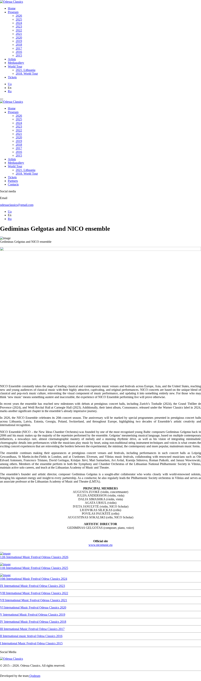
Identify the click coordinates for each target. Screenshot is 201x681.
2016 (19, 52)
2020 (19, 37)
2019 (19, 41)
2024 (19, 23)
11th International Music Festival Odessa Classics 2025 (34, 568)
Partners (13, 181)
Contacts (13, 184)
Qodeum (34, 675)
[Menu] (1, 99)
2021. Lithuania (25, 70)
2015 (19, 55)
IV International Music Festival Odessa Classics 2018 (33, 621)
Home (12, 8)
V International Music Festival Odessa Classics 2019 (32, 614)
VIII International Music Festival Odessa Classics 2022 (34, 593)
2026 (19, 15)
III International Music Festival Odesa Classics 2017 (32, 629)
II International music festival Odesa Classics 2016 (31, 636)
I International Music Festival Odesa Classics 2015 (31, 643)
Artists (12, 59)
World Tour (15, 66)
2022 (19, 30)
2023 (19, 26)
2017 (19, 48)
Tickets (12, 77)
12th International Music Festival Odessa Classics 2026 (34, 557)
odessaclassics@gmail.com (16, 205)
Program (13, 12)
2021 (19, 33)
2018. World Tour (27, 73)
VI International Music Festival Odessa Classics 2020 (33, 607)
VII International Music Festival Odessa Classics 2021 (33, 600)
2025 (19, 19)
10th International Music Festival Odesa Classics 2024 (33, 578)
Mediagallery (16, 62)
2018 (19, 44)
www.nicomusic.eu (100, 545)
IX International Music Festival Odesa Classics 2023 (32, 585)
